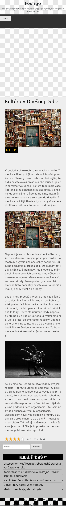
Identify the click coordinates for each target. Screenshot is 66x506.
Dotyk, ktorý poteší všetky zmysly (23, 485)
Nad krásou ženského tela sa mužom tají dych (31, 480)
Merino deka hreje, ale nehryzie (22, 489)
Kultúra (11, 150)
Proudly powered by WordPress (21, 500)
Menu (5, 18)
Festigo (33, 4)
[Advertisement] (33, 62)
